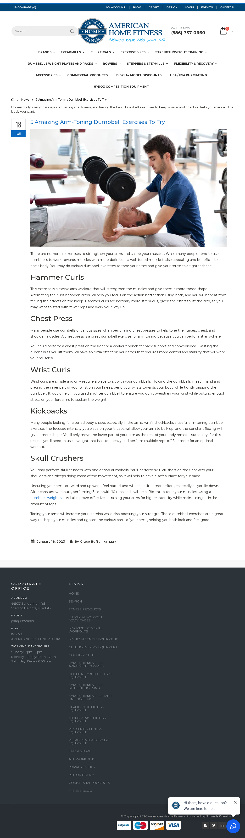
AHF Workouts (82, 759)
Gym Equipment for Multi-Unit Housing (92, 697)
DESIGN (172, 7)
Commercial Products (89, 783)
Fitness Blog (80, 790)
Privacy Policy (82, 767)
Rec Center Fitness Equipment (85, 730)
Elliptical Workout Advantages (86, 618)
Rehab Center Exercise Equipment (89, 741)
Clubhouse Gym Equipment (93, 647)
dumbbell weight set (47, 498)
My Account (116, 7)
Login (189, 7)
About (154, 7)
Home (13, 99)
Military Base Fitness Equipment (87, 719)
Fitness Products (85, 609)
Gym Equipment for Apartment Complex (86, 664)
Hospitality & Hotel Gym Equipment (90, 675)
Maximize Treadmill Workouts (85, 629)
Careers (227, 7)
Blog (137, 7)
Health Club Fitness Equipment (86, 708)
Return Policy (81, 775)
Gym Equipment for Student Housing (86, 686)
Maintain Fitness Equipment (93, 639)
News (25, 99)
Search (72, 31)
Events (207, 7)
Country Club (82, 655)
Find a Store (80, 751)
